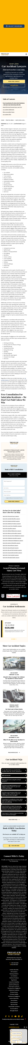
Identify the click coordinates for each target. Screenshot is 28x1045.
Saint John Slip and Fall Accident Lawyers (12, 550)
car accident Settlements (8, 109)
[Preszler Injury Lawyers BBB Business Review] (24, 596)
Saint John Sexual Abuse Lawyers (10, 545)
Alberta (19, 946)
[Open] (26, 54)
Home (2, 120)
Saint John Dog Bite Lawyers (9, 528)
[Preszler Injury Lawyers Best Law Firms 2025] (3, 596)
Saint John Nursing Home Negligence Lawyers (13, 535)
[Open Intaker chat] (12, 1044)
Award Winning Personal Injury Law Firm (12, 107)
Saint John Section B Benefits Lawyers (11, 543)
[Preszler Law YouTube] (15, 1016)
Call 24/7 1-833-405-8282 (15, 26)
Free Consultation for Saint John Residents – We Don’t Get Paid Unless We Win (14, 103)
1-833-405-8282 (14, 85)
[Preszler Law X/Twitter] (9, 1016)
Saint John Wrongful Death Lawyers (11, 557)
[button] (14, 770)
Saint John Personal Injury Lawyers (11, 516)
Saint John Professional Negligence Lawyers (13, 540)
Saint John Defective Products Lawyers (12, 523)
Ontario (15, 946)
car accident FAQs (7, 114)
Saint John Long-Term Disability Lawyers (12, 526)
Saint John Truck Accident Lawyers (11, 555)
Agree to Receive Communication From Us (14, 498)
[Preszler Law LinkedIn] (19, 1016)
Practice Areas (10, 120)
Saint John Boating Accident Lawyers (11, 521)
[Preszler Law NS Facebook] (5, 1016)
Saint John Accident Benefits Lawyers (11, 518)
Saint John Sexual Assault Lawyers (11, 548)
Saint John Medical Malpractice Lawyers (12, 531)
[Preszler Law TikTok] (22, 1016)
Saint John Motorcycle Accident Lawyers (12, 533)
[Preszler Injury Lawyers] (5, 54)
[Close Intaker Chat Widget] (27, 1027)
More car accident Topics (8, 112)
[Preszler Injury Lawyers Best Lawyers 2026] (13, 596)
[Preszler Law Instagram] (12, 1016)
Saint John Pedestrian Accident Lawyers (12, 538)
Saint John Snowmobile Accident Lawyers (12, 552)
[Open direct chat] (24, 1027)
